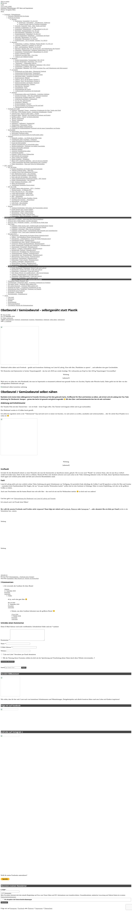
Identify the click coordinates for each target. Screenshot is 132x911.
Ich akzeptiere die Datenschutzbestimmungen (18, 899)
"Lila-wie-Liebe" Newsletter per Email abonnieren (19, 654)
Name (3, 643)
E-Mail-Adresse (6, 647)
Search (3, 667)
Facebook (67, 509)
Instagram (85, 509)
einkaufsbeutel (10, 319)
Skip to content (5, 1)
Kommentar (5, 640)
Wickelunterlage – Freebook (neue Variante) (21, 577)
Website (3, 651)
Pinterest (74, 509)
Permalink (7, 592)
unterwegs (10, 318)
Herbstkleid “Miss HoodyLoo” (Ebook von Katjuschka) (23, 578)
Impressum (39, 908)
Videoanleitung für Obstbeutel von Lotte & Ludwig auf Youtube (35, 498)
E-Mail (3, 889)
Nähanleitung (39, 319)
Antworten (7, 594)
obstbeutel (46, 319)
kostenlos (31, 319)
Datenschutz (48, 908)
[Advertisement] (54, 535)
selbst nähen (53, 319)
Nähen (4, 318)
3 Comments (7, 321)
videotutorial (61, 319)
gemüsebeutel (24, 319)
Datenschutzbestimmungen (8, 897)
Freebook (17, 319)
